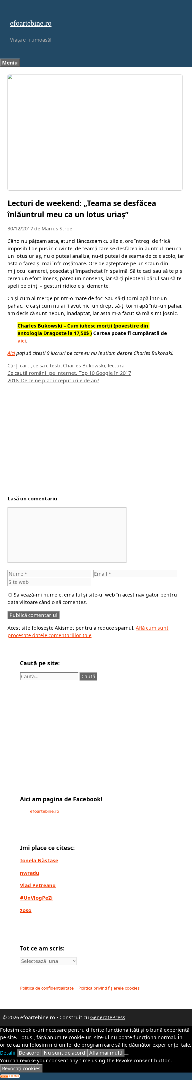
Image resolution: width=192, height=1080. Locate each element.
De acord (29, 1052)
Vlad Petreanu (38, 885)
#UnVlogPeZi (36, 897)
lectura (116, 365)
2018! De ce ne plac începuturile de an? (53, 380)
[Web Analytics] (10, 1076)
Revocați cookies (21, 1068)
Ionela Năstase (39, 860)
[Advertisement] (96, 437)
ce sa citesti (46, 365)
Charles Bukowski (84, 365)
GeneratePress (107, 1017)
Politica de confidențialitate (47, 988)
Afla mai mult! (105, 1052)
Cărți (13, 365)
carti (25, 365)
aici (22, 340)
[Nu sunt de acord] (126, 1054)
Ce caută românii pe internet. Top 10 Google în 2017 (69, 373)
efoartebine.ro (31, 23)
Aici (11, 353)
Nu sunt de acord (64, 1052)
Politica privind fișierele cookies (109, 988)
